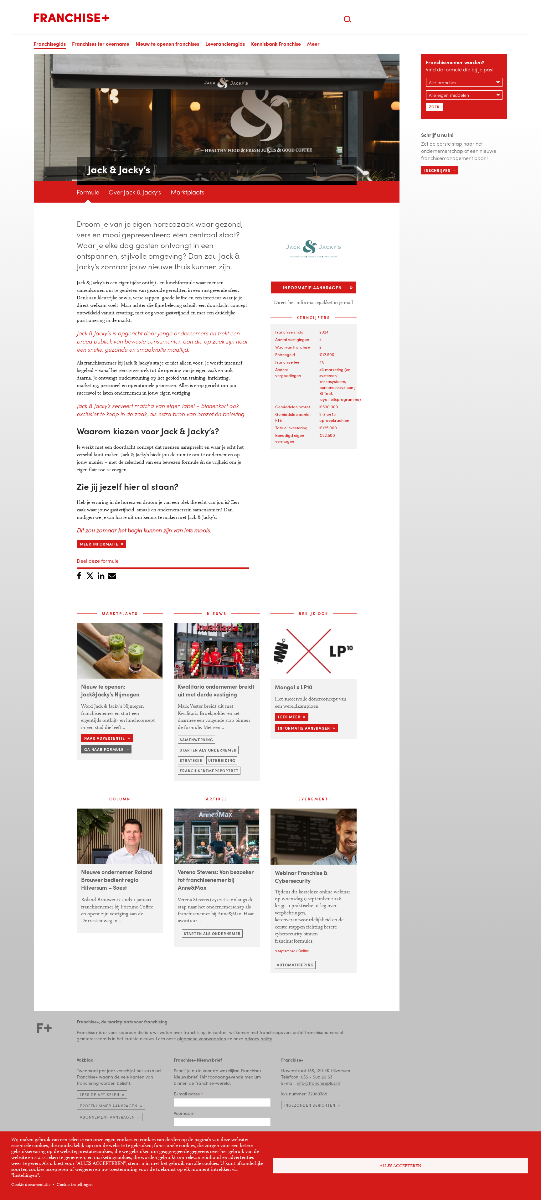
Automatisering (295, 965)
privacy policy (258, 1038)
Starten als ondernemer (208, 750)
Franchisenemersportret (209, 770)
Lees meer (289, 717)
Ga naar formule (104, 749)
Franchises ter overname (100, 43)
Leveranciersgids (225, 43)
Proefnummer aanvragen (108, 1106)
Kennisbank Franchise (276, 43)
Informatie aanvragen (312, 287)
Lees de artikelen (99, 1094)
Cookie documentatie (30, 1184)
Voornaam (184, 1113)
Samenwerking (196, 739)
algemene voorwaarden (201, 1038)
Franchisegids (50, 43)
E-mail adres (187, 1093)
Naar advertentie (104, 738)
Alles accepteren (400, 1165)
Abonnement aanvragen (107, 1117)
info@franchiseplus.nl (318, 1083)
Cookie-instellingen (75, 1184)
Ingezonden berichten (309, 1105)
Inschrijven (437, 170)
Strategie (191, 760)
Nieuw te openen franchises (167, 43)
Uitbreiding (221, 760)
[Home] (71, 17)
